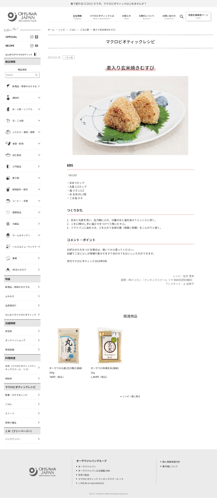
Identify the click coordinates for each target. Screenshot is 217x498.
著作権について (170, 466)
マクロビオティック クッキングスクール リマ (100, 479)
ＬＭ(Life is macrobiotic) (91, 483)
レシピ (61, 29)
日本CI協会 (83, 475)
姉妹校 (8, 378)
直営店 (8, 331)
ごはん (8, 404)
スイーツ (9, 413)
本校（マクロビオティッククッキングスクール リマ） (20, 367)
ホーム (51, 29)
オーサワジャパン (87, 466)
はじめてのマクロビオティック (20, 314)
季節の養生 (10, 422)
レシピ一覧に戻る (131, 396)
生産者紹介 (10, 305)
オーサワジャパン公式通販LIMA (94, 471)
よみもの (9, 296)
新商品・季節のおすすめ (17, 287)
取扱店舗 (9, 349)
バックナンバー (13, 439)
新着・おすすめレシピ (16, 394)
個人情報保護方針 (171, 461)
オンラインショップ (15, 340)
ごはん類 (84, 29)
